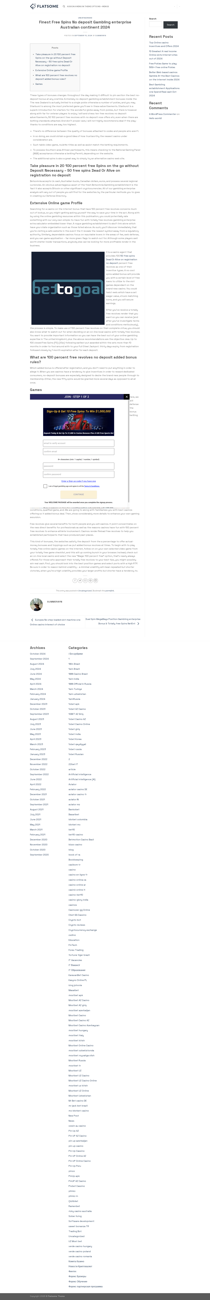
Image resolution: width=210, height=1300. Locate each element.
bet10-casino (76, 834)
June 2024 (36, 673)
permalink (109, 590)
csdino (72, 935)
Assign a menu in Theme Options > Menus (88, 6)
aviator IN (74, 799)
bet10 (72, 829)
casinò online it (77, 889)
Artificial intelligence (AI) (82, 779)
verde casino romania (80, 1256)
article (72, 769)
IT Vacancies (75, 960)
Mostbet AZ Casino (79, 1000)
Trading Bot (75, 1231)
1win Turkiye (75, 689)
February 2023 (38, 749)
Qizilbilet (73, 1201)
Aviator (72, 784)
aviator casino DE (78, 789)
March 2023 (36, 744)
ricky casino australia (80, 1211)
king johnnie (75, 985)
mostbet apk (76, 995)
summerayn (100, 36)
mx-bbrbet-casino (79, 1110)
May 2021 (35, 824)
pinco (72, 1171)
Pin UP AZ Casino (78, 1135)
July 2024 (35, 668)
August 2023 (37, 719)
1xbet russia (75, 749)
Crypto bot (75, 919)
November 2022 (38, 764)
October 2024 (37, 653)
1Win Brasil (74, 663)
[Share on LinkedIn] (95, 580)
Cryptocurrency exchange (83, 930)
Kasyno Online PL (78, 980)
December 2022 (38, 759)
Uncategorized (85, 18)
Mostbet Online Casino (81, 1045)
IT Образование (77, 970)
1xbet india (75, 734)
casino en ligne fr (78, 874)
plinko (72, 1191)
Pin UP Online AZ (77, 1155)
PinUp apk (74, 1176)
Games (39, 83)
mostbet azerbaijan (79, 1010)
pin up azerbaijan (78, 1140)
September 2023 (39, 714)
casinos (73, 904)
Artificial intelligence (80, 774)
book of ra (74, 854)
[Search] (64, 6)
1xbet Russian (76, 754)
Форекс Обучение (78, 1281)
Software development (81, 1221)
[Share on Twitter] (80, 580)
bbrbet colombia (78, 819)
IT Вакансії (74, 965)
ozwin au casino (77, 1125)
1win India (74, 678)
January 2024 (37, 699)
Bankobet (74, 809)
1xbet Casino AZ (77, 719)
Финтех (72, 1271)
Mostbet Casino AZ (79, 1020)
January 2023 (37, 754)
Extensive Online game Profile (51, 70)
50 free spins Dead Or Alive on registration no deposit (121, 259)
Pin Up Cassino (77, 1150)
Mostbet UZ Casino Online (83, 1080)
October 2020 (37, 849)
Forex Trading (76, 950)
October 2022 (37, 769)
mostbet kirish (77, 1040)
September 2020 (39, 854)
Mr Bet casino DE (78, 1100)
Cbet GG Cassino (77, 914)
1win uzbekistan (77, 694)
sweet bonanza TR (79, 1226)
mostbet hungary (78, 1030)
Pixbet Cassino (77, 1186)
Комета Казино (76, 1261)
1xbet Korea (75, 739)
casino (72, 869)
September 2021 (39, 804)
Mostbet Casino (77, 1015)
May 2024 (35, 678)
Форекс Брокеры (77, 1276)
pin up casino (76, 1145)
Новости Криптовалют (80, 1266)
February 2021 (37, 834)
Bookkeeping (76, 859)
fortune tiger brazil (79, 955)
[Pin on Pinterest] (90, 580)
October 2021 (37, 799)
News (71, 1120)
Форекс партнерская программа (86, 1286)
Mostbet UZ (75, 1070)
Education (74, 940)
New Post (74, 1115)
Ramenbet (74, 1206)
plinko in (73, 1196)
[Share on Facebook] (75, 580)
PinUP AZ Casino (77, 1181)
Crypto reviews (77, 924)
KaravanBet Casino (79, 975)
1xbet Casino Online (79, 724)
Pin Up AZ (74, 1130)
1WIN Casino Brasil (78, 673)
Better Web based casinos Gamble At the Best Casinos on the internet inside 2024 (164, 76)
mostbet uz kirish (78, 1085)
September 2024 (39, 658)
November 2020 (38, 844)
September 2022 (39, 774)
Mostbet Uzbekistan (80, 1095)
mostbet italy (76, 1035)
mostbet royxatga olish (81, 1055)
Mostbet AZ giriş (78, 1005)
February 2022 (38, 789)
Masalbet (74, 990)
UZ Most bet (75, 1241)
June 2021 (35, 819)
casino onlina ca (77, 879)
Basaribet (74, 814)
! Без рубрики (76, 653)
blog (71, 849)
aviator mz (74, 804)
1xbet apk (74, 704)
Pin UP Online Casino (80, 1160)
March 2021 (36, 829)
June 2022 (36, 779)
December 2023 (38, 704)
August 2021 (36, 809)
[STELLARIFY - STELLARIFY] (44, 6)
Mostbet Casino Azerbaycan (84, 1025)
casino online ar (77, 884)
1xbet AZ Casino (77, 709)
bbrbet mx (74, 824)
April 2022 (35, 784)
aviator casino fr (78, 794)
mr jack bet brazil (78, 1105)
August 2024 (37, 663)
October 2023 (37, 709)
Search (152, 18)
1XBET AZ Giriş (76, 714)
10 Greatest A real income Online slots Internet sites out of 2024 (163, 55)
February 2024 (38, 694)
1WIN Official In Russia (80, 683)
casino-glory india (78, 899)
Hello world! (155, 118)
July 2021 (35, 814)
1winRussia (74, 699)
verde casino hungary (80, 1246)
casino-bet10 (76, 894)
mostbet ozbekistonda (81, 1050)
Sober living (75, 1216)
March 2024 (36, 689)
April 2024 (35, 683)
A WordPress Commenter (162, 114)
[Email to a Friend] (85, 580)
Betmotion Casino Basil (81, 839)
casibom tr (74, 864)
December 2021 (38, 794)
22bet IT (73, 764)
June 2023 (36, 729)
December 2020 (38, 839)
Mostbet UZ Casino (79, 1075)
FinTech (73, 945)
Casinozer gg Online (79, 909)
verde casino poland (80, 1251)
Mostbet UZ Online (79, 1090)
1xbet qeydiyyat (77, 744)
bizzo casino (75, 844)
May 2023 (35, 734)
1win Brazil (74, 668)
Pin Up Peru (75, 1165)
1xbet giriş (74, 729)
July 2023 (35, 724)
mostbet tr (75, 1065)
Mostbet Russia (77, 1060)
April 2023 (35, 739)
